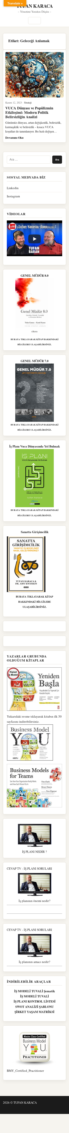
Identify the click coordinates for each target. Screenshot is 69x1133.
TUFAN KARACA (34, 5)
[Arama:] (28, 160)
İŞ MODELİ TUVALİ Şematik (34, 991)
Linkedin (13, 188)
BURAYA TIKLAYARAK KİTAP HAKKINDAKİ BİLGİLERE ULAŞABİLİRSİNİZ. (34, 602)
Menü (34, 20)
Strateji (28, 102)
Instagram (13, 196)
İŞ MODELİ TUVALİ (34, 996)
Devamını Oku (14, 137)
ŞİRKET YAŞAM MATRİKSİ (34, 1011)
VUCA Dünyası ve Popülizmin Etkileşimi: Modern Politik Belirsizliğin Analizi (29, 112)
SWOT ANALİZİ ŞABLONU (34, 1006)
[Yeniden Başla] (34, 689)
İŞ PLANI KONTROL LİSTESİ (35, 1001)
